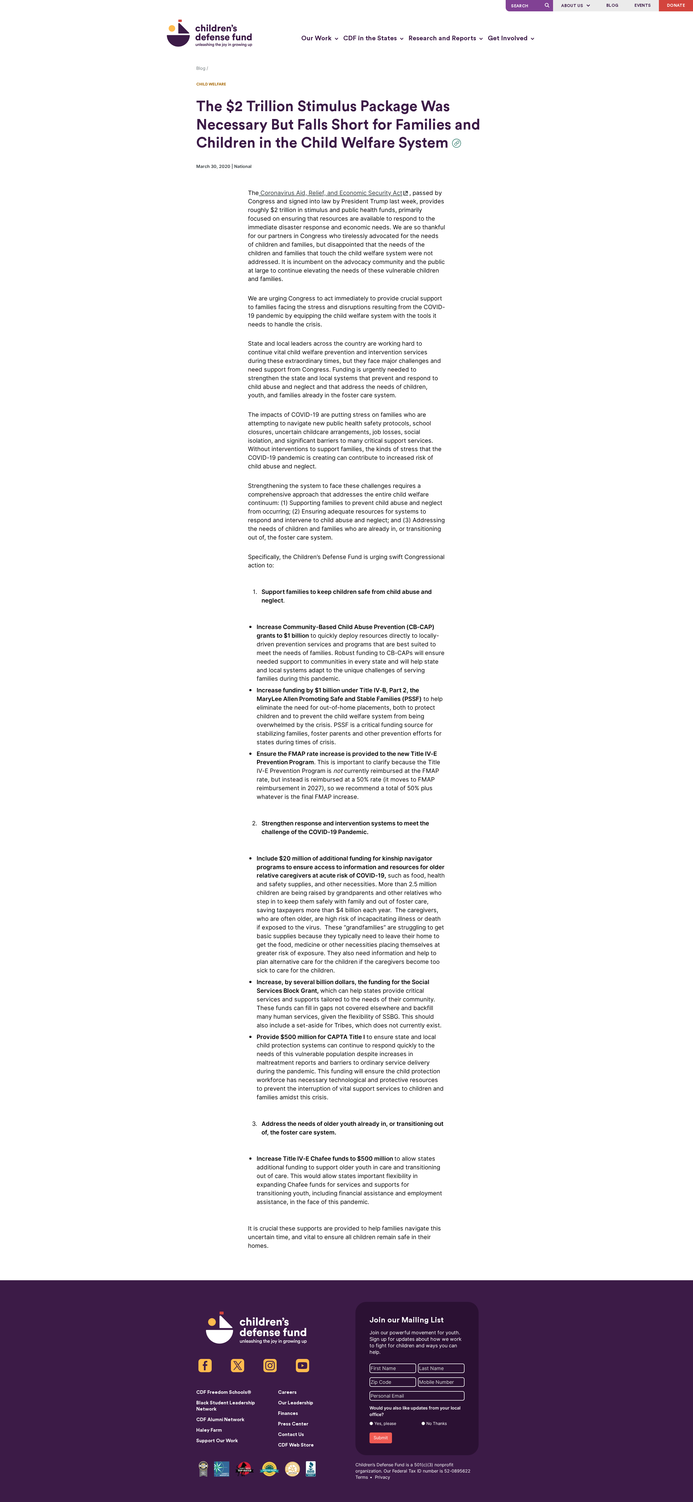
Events (643, 6)
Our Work (317, 38)
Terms (361, 1477)
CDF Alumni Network (220, 1419)
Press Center (293, 1423)
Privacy (382, 1477)
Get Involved (508, 38)
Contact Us (291, 1434)
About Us (572, 6)
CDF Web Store (296, 1445)
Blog (612, 6)
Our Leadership (295, 1402)
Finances (288, 1413)
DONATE (676, 6)
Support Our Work (217, 1440)
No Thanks (436, 1424)
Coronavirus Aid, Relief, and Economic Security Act (330, 192)
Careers (287, 1392)
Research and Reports (443, 38)
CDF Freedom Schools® (223, 1392)
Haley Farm (209, 1430)
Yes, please (385, 1424)
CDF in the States (370, 38)
